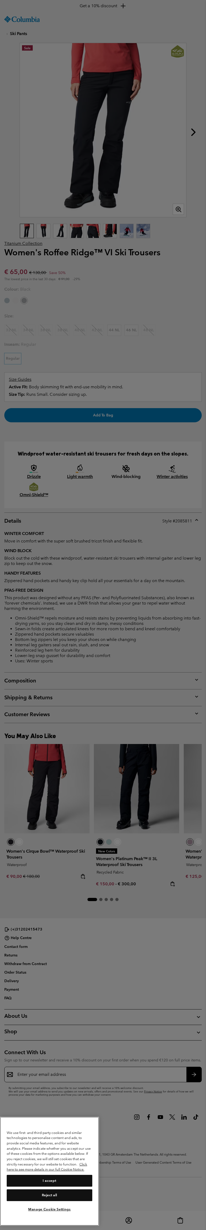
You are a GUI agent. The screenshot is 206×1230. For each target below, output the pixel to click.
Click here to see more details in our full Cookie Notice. (47, 1167)
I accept (49, 1180)
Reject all (49, 1195)
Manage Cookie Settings (49, 1209)
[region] (49, 1171)
